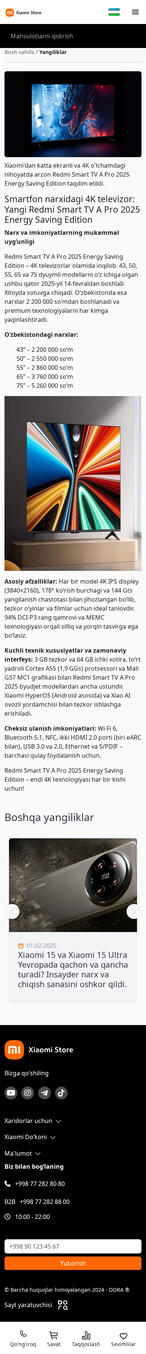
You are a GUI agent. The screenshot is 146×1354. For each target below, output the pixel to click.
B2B (37, 1202)
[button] (134, 911)
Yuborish (73, 1263)
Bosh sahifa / (35, 52)
